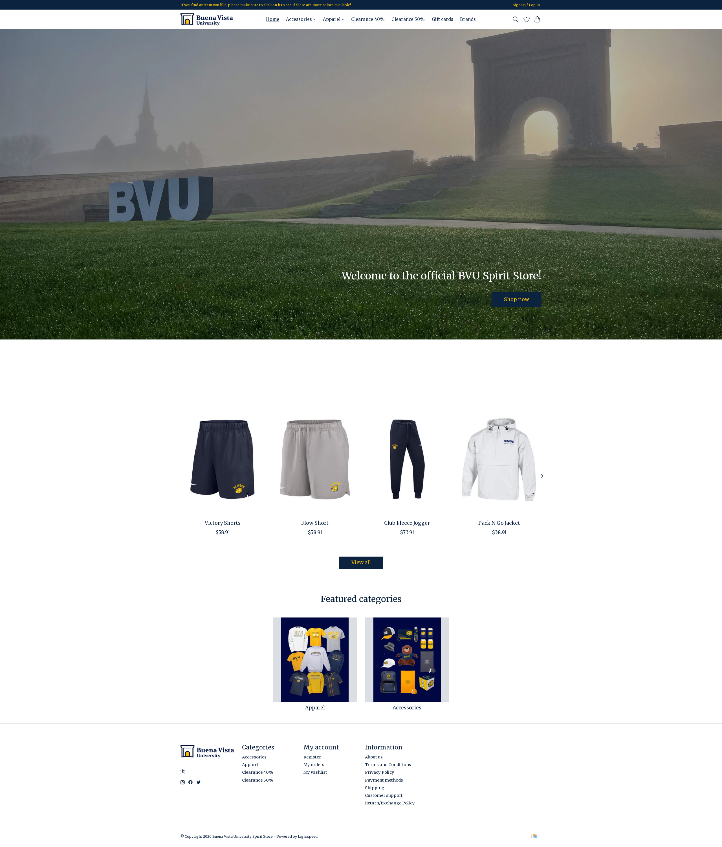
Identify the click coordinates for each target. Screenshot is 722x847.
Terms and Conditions (388, 764)
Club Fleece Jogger (407, 523)
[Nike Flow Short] (315, 459)
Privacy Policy (379, 772)
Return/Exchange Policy (390, 803)
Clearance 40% (368, 19)
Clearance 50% (408, 19)
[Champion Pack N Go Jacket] (499, 459)
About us (374, 757)
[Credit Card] (534, 836)
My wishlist (315, 772)
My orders (313, 764)
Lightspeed (308, 836)
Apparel (315, 708)
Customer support (384, 795)
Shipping (374, 787)
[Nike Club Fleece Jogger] (407, 459)
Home (272, 19)
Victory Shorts (223, 523)
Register (312, 757)
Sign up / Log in (526, 5)
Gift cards (442, 19)
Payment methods (384, 780)
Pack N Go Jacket (499, 523)
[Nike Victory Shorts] (222, 459)
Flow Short (315, 523)
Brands (468, 19)
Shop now (516, 299)
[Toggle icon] (516, 19)
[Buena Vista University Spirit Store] (206, 19)
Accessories (407, 708)
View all (361, 562)
